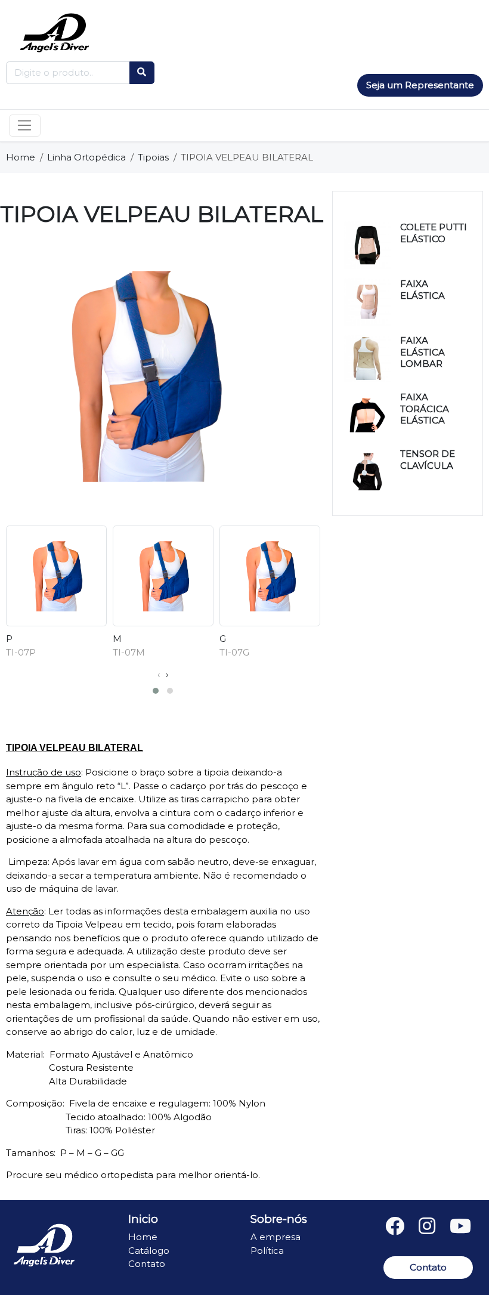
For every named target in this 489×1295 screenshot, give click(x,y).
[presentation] (158, 675)
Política (267, 1250)
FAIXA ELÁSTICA (422, 289)
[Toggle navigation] (25, 126)
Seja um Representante (420, 85)
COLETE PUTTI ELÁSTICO (433, 233)
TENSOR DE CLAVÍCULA (427, 459)
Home (20, 157)
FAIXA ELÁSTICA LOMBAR (422, 352)
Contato (146, 1263)
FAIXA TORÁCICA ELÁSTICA (424, 408)
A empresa (275, 1237)
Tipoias (153, 157)
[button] (155, 691)
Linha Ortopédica (86, 157)
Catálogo (148, 1250)
